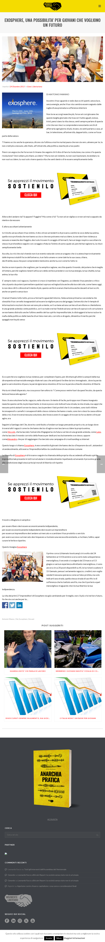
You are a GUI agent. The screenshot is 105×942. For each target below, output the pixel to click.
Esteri (29, 86)
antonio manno (8, 619)
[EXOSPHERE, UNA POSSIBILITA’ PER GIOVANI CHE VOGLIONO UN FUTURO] (52, 59)
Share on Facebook (5, 605)
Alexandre (12, 439)
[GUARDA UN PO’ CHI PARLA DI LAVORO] (27, 649)
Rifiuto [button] (59, 938)
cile (16, 619)
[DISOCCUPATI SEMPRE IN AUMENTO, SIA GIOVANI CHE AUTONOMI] (27, 696)
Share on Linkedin (19, 605)
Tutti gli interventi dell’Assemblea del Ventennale (45, 869)
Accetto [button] (49, 938)
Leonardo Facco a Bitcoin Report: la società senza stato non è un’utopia (48, 875)
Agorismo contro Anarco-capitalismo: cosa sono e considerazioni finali (46, 886)
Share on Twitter (12, 605)
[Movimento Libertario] (52, 6)
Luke (98, 432)
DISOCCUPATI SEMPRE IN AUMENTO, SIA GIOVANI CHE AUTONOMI (28, 718)
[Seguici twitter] (26, 921)
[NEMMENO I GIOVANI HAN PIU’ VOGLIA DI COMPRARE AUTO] (78, 649)
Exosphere (29, 445)
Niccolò (11, 432)
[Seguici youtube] (32, 921)
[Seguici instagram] (20, 921)
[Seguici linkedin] (13, 921)
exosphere (23, 619)
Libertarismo (37, 86)
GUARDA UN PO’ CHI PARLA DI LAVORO (28, 671)
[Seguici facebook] (7, 921)
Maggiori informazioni (74, 938)
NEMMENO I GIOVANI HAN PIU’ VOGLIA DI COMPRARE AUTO (79, 671)
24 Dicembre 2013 (17, 86)
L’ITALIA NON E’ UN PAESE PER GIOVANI (78, 718)
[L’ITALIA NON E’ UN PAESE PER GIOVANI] (78, 696)
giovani (31, 619)
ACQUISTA (52, 819)
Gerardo (11, 875)
